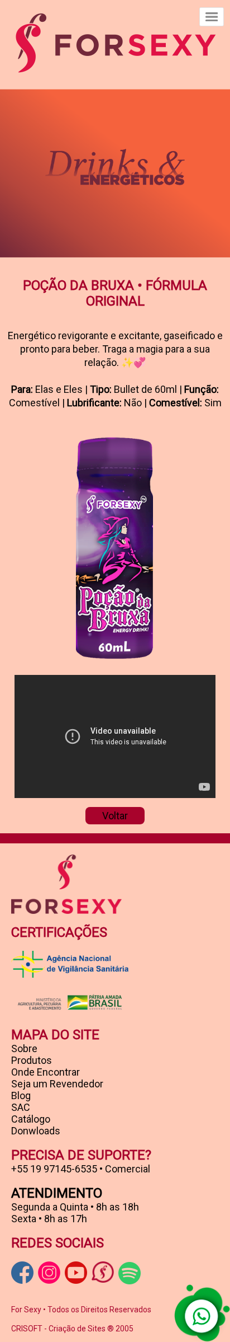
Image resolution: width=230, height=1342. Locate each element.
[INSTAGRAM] (49, 1272)
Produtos (31, 1060)
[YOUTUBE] (76, 1272)
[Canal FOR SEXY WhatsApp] (103, 1272)
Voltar (115, 816)
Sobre (24, 1048)
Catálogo (30, 1119)
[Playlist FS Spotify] (129, 1273)
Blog (21, 1095)
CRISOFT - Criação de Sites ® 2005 (72, 1328)
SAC (20, 1107)
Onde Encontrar (45, 1072)
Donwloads (35, 1131)
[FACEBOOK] (22, 1272)
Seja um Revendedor (57, 1084)
